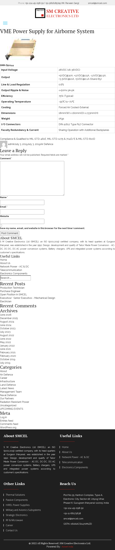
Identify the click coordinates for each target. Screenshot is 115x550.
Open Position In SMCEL (13, 294)
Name (4, 197)
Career (3, 378)
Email (3, 207)
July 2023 (5, 331)
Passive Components (17, 500)
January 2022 (7, 345)
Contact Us (11, 530)
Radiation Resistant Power (14, 402)
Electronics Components (13, 273)
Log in (3, 417)
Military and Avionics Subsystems (23, 510)
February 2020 (8, 355)
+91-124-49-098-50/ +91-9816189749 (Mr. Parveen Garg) (52, 3)
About (3, 371)
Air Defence (46, 144)
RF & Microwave (14, 520)
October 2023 (7, 328)
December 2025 (9, 318)
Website (4, 216)
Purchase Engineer (10, 291)
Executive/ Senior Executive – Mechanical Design (27, 298)
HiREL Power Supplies (17, 505)
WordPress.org (8, 427)
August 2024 (7, 321)
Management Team (11, 391)
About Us (5, 263)
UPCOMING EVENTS (11, 408)
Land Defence (8, 384)
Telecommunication (11, 270)
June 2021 (5, 349)
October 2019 (7, 359)
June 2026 (5, 314)
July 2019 (5, 362)
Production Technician (12, 287)
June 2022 (5, 338)
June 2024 (5, 325)
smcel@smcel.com (97, 3)
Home (3, 259)
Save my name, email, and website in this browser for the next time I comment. (42, 228)
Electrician (5, 301)
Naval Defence (8, 395)
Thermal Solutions (15, 494)
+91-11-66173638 (72, 513)
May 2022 (5, 342)
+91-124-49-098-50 (73, 508)
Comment (6, 158)
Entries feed (6, 420)
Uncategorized (8, 405)
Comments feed (9, 424)
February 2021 (8, 352)
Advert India (67, 546)
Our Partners (7, 398)
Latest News (7, 388)
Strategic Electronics (16, 515)
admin (11, 144)
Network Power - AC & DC (14, 266)
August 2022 (7, 335)
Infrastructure (7, 381)
